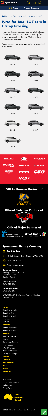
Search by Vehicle (10, 310)
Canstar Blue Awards (11, 382)
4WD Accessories (9, 336)
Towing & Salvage (10, 354)
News (5, 368)
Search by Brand (9, 316)
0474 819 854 (9, 284)
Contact (6, 359)
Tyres (5, 307)
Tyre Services (8, 345)
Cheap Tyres (7, 388)
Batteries (6, 339)
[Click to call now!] (28, 3)
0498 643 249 (9, 291)
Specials (6, 356)
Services (6, 333)
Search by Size (8, 313)
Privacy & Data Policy (16, 410)
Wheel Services (9, 348)
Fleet (5, 365)
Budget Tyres (7, 385)
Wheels (6, 324)
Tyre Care (6, 319)
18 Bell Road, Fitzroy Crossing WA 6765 (25, 256)
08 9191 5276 (14, 260)
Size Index (7, 379)
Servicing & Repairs (10, 342)
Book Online (9, 362)
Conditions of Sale (29, 410)
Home (6, 16)
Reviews (7, 371)
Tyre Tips (6, 322)
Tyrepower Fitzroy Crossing (26, 8)
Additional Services (10, 351)
